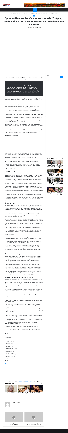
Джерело (6, 363)
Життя (35, 9)
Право (39, 9)
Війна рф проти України (8, 9)
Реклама (52, 0)
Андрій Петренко (16, 402)
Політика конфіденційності (60, 0)
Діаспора (15, 9)
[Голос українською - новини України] (6, 5)
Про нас (45, 0)
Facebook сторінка (28, 381)
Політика (20, 9)
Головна (41, 0)
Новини (43, 9)
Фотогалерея (30, 9)
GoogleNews (21, 381)
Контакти (48, 0)
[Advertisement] (24, 144)
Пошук (48, 75)
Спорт (25, 9)
